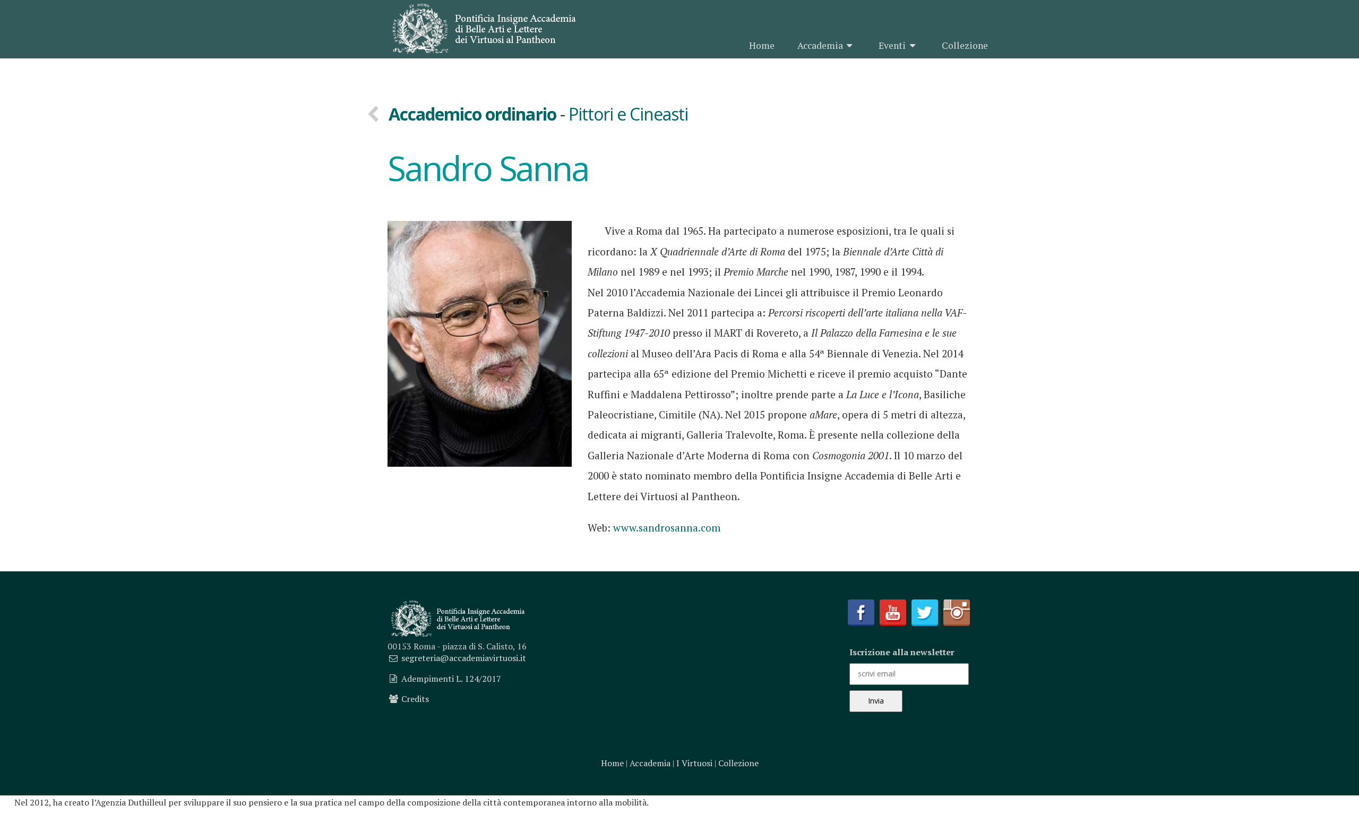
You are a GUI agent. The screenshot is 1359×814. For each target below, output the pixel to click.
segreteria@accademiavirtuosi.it (463, 658)
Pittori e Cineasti (629, 113)
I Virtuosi (694, 763)
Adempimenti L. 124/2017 (451, 678)
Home (762, 45)
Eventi (892, 45)
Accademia (820, 45)
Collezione (965, 45)
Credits (415, 699)
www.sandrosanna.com (666, 527)
